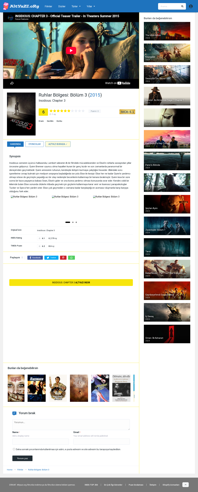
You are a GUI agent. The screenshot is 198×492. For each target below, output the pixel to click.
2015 (95, 95)
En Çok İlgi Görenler (113, 485)
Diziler (61, 6)
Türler (75, 6)
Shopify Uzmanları (171, 485)
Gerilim (50, 121)
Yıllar (89, 6)
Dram (41, 121)
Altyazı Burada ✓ (57, 144)
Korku (59, 121)
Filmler (48, 6)
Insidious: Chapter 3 (71, 282)
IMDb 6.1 (127, 112)
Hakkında (15, 144)
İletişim (153, 485)
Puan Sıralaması (136, 485)
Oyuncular (34, 144)
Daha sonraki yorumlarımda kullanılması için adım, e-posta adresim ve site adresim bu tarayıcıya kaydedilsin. (68, 449)
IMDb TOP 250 (91, 485)
